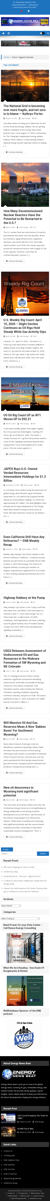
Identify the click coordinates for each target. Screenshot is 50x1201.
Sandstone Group (10, 1183)
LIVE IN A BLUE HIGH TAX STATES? (25, 7)
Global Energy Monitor (12, 1178)
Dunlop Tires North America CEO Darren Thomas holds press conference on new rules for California (25, 890)
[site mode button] (42, 33)
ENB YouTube (9, 1169)
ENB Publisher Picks (11, 1160)
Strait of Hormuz (10, 1174)
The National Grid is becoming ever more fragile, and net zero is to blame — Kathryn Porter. (24, 110)
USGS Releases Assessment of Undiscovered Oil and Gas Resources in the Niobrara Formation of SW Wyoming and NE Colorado (25, 658)
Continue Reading (15, 152)
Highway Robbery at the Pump (24, 598)
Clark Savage (25, 118)
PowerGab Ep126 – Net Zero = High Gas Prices (22, 876)
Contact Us (8, 1151)
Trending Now (9, 1155)
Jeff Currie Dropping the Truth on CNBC (19, 867)
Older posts (8, 849)
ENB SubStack (33, 5)
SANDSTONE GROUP (19, 5)
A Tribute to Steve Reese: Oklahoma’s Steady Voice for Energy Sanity (25, 882)
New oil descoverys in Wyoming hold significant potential (21, 791)
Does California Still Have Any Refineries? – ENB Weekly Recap (24, 541)
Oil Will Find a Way (11, 872)
